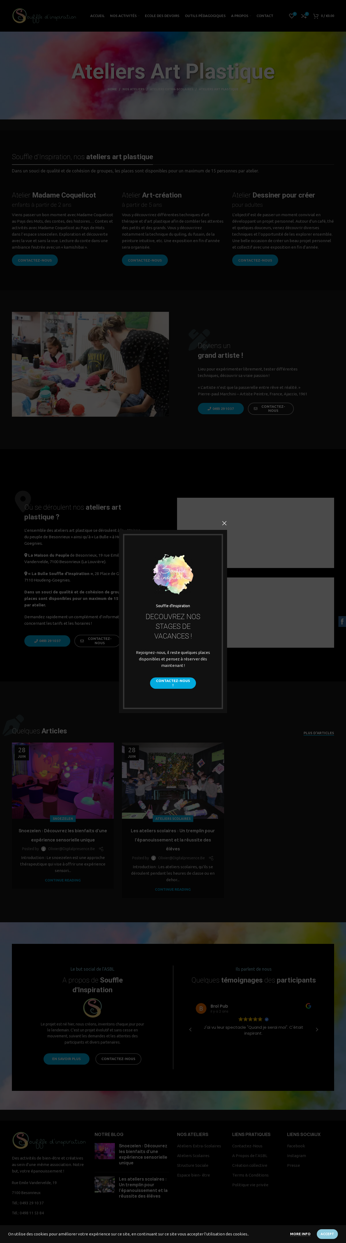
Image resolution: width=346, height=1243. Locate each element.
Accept (327, 1234)
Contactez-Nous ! (173, 683)
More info (300, 1234)
